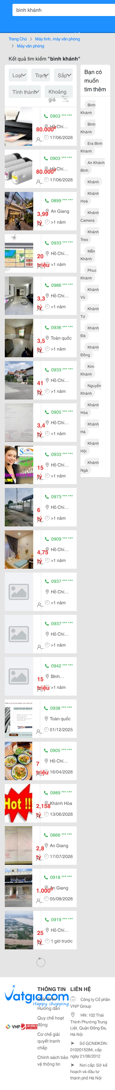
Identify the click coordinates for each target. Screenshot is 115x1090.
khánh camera (89, 216)
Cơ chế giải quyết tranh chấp (48, 1041)
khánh (93, 181)
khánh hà (89, 427)
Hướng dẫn (48, 1008)
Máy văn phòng (30, 45)
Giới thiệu (47, 998)
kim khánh (87, 369)
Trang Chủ (18, 38)
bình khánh (88, 108)
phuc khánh (88, 273)
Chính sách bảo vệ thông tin (52, 1060)
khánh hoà (89, 196)
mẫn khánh (87, 254)
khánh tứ (89, 312)
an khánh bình (92, 166)
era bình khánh (91, 146)
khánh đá (89, 331)
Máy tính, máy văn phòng (57, 38)
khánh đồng (89, 350)
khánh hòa (89, 408)
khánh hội (89, 446)
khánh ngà (89, 466)
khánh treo (89, 235)
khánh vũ (89, 293)
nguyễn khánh (90, 389)
